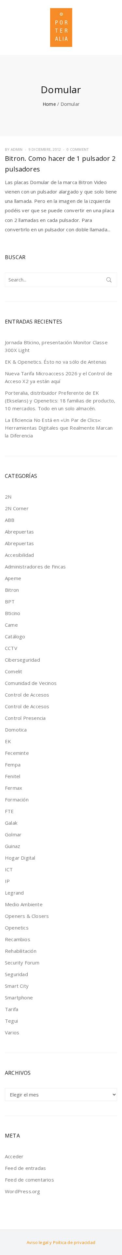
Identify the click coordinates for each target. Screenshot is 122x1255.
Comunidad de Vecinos (31, 683)
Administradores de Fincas (35, 566)
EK (8, 741)
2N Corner (17, 508)
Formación (17, 799)
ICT (9, 869)
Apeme (13, 578)
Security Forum (22, 962)
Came (11, 625)
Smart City (17, 986)
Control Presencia (25, 718)
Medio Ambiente (24, 904)
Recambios (17, 939)
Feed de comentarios (29, 1179)
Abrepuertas (19, 531)
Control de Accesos (27, 694)
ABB (10, 520)
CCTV (11, 648)
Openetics (17, 927)
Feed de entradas (25, 1168)
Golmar (13, 834)
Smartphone (19, 997)
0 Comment (78, 149)
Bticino (12, 613)
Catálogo (15, 636)
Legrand (14, 892)
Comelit (13, 671)
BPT (10, 601)
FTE (9, 811)
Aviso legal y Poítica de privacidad (61, 1242)
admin (17, 149)
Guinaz (12, 846)
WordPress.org (22, 1191)
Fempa (12, 764)
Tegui (11, 1021)
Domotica (16, 729)
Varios (12, 1032)
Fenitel (12, 776)
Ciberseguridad (22, 659)
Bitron (12, 590)
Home (49, 104)
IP (7, 881)
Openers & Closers (27, 916)
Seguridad (16, 974)
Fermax (13, 788)
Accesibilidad (19, 555)
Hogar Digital (20, 857)
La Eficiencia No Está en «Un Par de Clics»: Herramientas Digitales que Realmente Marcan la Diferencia (59, 428)
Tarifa (11, 1009)
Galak (11, 823)
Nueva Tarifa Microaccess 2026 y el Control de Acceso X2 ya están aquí (58, 377)
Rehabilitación (20, 951)
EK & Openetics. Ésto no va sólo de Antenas (55, 361)
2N (8, 496)
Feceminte (17, 753)
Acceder (14, 1156)
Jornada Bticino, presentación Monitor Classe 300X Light (56, 346)
